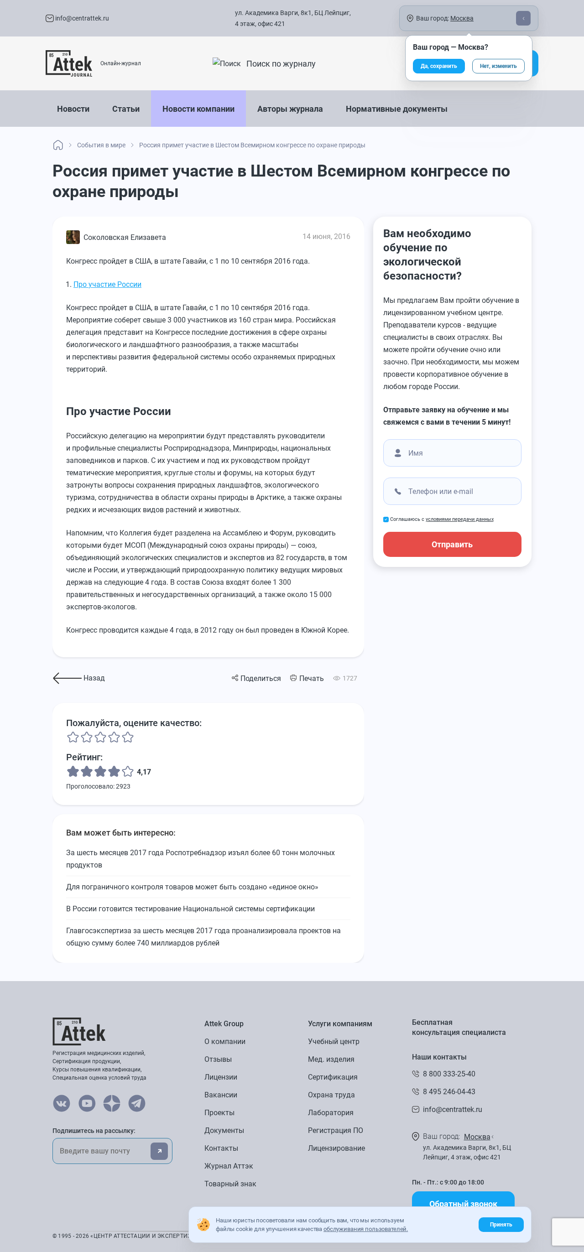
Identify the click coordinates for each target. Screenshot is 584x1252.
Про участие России (107, 284)
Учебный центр (334, 1041)
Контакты (221, 1148)
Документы (224, 1130)
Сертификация (333, 1077)
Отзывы (218, 1059)
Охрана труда (331, 1095)
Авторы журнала (290, 109)
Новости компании (198, 109)
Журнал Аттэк (228, 1166)
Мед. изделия (331, 1059)
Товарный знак (230, 1183)
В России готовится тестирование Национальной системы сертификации (190, 908)
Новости (73, 109)
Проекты (219, 1112)
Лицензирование (336, 1148)
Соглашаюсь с (442, 519)
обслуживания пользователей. (365, 1229)
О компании (224, 1041)
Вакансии (220, 1095)
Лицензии (220, 1077)
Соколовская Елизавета (124, 237)
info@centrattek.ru (81, 18)
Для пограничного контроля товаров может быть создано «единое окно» (192, 887)
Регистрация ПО (335, 1130)
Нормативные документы (397, 109)
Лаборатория (331, 1112)
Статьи (126, 109)
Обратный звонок (463, 1204)
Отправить (452, 544)
